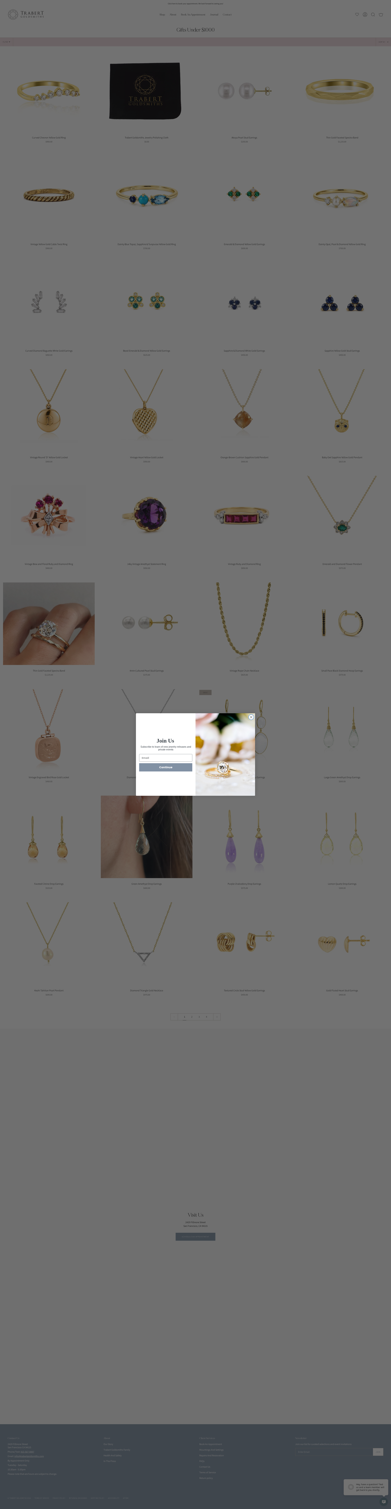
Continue (165, 767)
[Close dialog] (251, 717)
